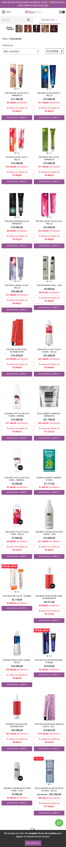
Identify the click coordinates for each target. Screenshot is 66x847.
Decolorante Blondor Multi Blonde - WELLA (49, 789)
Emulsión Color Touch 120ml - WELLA (17, 533)
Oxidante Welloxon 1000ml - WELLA (17, 661)
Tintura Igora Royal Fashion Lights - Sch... (49, 725)
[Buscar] (28, 20)
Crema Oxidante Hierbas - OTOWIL (49, 479)
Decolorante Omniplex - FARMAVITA (49, 414)
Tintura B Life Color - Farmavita (49, 158)
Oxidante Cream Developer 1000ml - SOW (49, 533)
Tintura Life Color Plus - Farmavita (17, 94)
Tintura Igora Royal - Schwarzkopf (17, 350)
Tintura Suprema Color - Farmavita (16, 222)
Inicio (5, 38)
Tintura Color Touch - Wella (17, 158)
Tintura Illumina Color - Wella (17, 286)
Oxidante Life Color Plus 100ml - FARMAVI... (16, 479)
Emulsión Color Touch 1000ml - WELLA (49, 350)
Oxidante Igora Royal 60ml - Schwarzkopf (49, 597)
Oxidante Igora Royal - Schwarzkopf (16, 725)
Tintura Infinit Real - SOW (49, 285)
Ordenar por (7, 45)
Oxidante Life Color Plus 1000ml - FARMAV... (16, 414)
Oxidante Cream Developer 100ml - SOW (17, 789)
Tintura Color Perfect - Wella (49, 94)
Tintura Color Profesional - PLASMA (49, 661)
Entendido (33, 843)
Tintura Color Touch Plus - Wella (49, 222)
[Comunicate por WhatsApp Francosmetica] (59, 822)
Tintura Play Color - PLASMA (17, 596)
